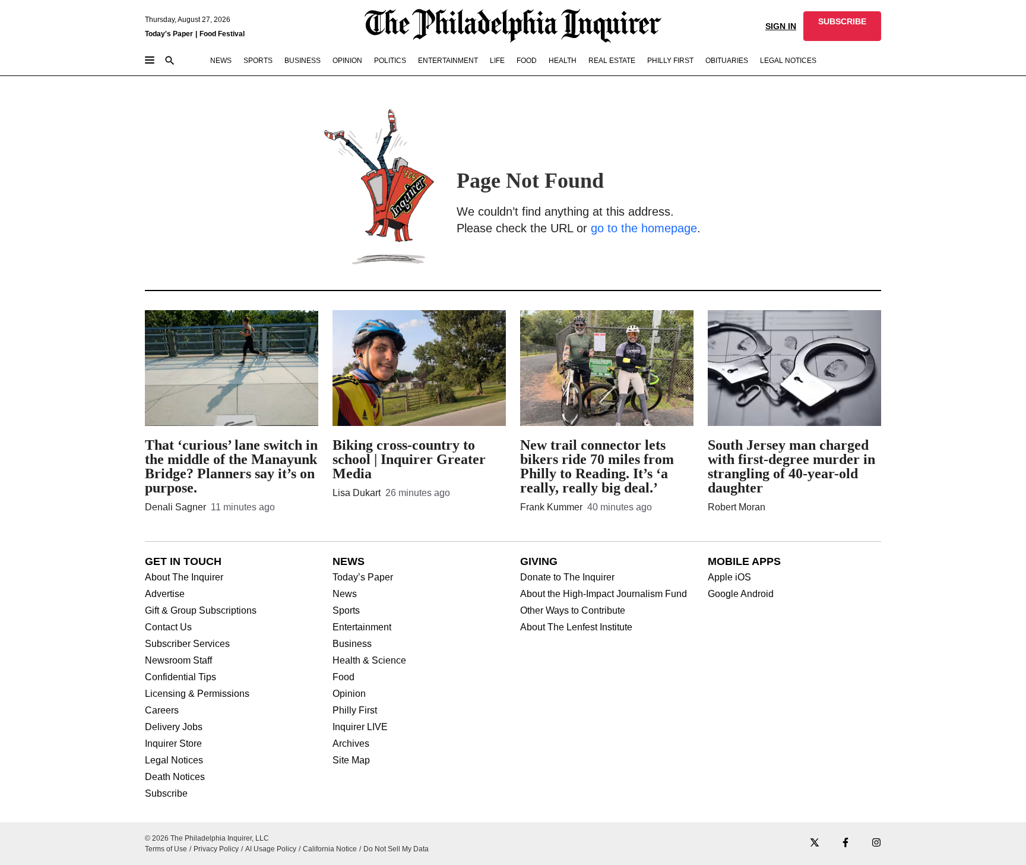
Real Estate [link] (611, 60)
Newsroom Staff (178, 660)
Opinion (349, 694)
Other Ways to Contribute (572, 610)
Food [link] (527, 60)
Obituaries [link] (726, 60)
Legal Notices (174, 760)
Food (343, 677)
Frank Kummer (551, 507)
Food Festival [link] (222, 34)
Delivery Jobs (173, 727)
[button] (842, 26)
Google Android (741, 594)
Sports (346, 610)
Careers (162, 710)
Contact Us (168, 627)
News (344, 594)
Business (352, 644)
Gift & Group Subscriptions (200, 610)
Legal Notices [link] (788, 60)
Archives (350, 744)
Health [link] (563, 60)
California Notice (330, 849)
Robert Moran (736, 507)
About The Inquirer (184, 577)
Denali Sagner (175, 507)
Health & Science (369, 660)
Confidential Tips (180, 677)
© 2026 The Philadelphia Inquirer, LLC (207, 838)
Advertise (165, 594)
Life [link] (497, 60)
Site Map (351, 760)
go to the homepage (644, 228)
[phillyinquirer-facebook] (845, 843)
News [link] (221, 60)
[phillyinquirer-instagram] (876, 843)
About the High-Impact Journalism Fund (603, 594)
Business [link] (302, 60)
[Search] (169, 61)
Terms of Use (166, 849)
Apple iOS (729, 577)
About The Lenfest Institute (576, 627)
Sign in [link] (780, 26)
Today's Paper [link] (169, 34)
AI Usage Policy (270, 849)
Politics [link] (390, 60)
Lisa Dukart (356, 493)
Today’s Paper (362, 577)
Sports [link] (258, 60)
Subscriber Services (187, 644)
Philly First (354, 710)
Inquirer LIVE (360, 727)
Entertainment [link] (448, 60)
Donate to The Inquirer (567, 577)
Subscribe (166, 793)
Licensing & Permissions (197, 694)
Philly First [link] (670, 60)
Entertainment (361, 627)
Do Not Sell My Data (396, 849)
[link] (842, 26)
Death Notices (175, 777)
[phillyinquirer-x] (814, 843)
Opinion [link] (347, 60)
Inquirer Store (173, 744)
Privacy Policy (216, 849)
